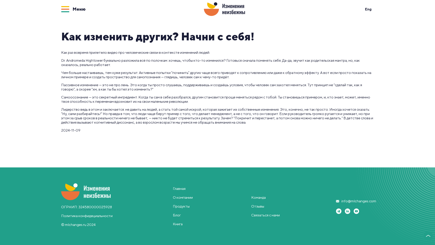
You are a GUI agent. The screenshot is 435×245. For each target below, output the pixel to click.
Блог (177, 215)
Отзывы (257, 206)
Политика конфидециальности (87, 216)
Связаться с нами (265, 215)
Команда (258, 197)
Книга (178, 224)
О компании (183, 197)
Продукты (181, 206)
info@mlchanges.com (358, 201)
